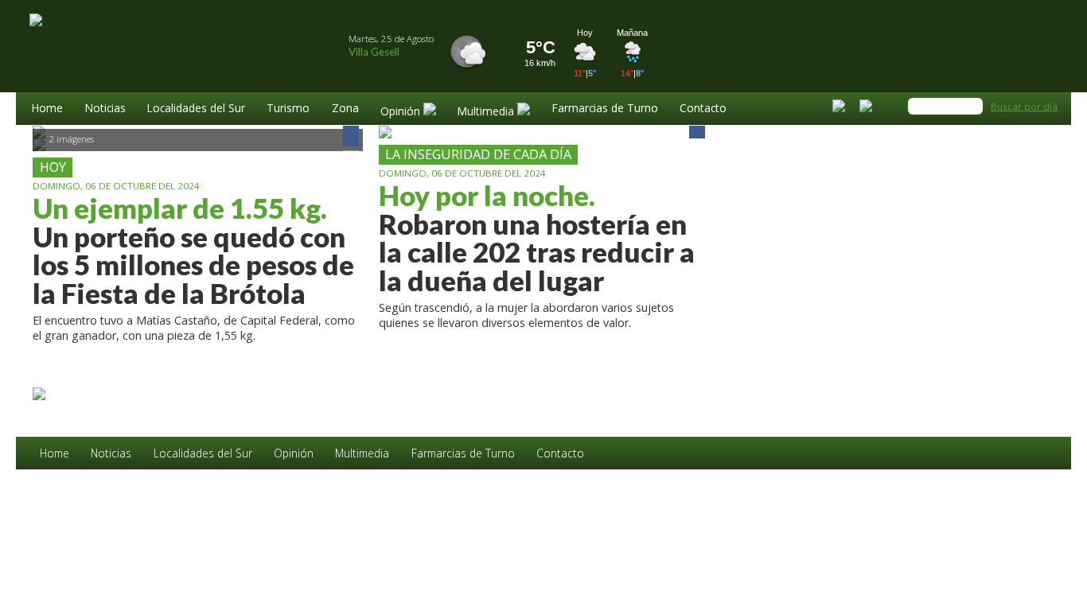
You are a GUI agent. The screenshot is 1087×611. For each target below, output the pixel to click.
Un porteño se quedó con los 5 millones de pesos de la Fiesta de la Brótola (193, 250)
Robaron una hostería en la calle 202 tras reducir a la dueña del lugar (537, 237)
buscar (972, 106)
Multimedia (362, 453)
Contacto (703, 109)
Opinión (294, 453)
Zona (345, 109)
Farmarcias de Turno (605, 109)
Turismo (288, 109)
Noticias (105, 109)
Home (47, 109)
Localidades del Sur (196, 109)
